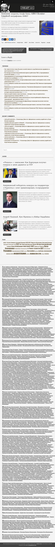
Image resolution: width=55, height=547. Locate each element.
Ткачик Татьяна (37, 487)
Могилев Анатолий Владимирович (40, 415)
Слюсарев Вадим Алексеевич (22, 472)
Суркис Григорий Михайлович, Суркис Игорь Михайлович (30, 479)
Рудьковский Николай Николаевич (36, 459)
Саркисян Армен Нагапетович (28, 464)
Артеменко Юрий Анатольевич (11, 274)
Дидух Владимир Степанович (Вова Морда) (14, 334)
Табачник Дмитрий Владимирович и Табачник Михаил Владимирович (22, 483)
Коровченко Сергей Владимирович (44, 376)
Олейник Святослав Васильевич (11, 429)
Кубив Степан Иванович (16, 384)
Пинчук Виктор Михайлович (18, 444)
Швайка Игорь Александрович (42, 520)
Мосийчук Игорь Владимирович (22, 416)
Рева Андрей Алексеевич (23, 457)
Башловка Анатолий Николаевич (39, 283)
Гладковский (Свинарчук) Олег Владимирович (24, 315)
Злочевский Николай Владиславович (34, 351)
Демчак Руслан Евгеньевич (15, 329)
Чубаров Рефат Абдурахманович (25, 518)
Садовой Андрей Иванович (25, 463)
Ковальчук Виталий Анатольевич (26, 371)
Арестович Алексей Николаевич (23, 273)
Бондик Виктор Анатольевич (39, 292)
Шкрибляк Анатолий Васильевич (34, 525)
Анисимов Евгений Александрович (37, 271)
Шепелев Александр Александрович (37, 523)
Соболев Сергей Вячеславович (10, 474)
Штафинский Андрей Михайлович (12, 528)
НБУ (32, 246)
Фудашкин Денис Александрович (38, 503)
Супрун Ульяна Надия (36, 478)
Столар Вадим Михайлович (21, 478)
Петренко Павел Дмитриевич (23, 442)
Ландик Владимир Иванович (21, 394)
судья (42, 253)
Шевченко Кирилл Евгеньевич (18, 523)
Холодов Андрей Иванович (35, 508)
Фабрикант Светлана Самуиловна (11, 501)
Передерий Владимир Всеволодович (39, 441)
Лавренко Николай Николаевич (26, 392)
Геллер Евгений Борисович (17, 313)
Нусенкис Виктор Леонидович (40, 426)
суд (39, 253)
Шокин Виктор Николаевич (33, 527)
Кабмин (9, 246)
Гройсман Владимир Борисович (11, 324)
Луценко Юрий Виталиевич (40, 401)
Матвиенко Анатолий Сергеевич (43, 409)
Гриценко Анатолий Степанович (40, 322)
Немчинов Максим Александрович (37, 423)
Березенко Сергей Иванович (31, 288)
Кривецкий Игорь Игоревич (40, 380)
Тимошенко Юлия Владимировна (37, 485)
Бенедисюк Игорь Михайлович (27, 286)
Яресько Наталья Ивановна (17, 536)
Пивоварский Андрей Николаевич (41, 442)
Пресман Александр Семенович (30, 448)
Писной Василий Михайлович (24, 445)
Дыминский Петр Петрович (28, 337)
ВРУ (30, 242)
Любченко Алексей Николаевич (36, 403)
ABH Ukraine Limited (10, 42)
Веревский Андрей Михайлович (40, 301)
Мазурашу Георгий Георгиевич (28, 407)
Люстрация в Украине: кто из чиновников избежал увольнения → (42, 49)
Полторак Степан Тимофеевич (28, 447)
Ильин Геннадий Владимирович (27, 357)
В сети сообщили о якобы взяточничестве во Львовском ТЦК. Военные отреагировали (28, 83)
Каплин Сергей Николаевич (10, 362)
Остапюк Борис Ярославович (44, 432)
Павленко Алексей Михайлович (28, 436)
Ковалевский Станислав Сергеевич (43, 370)
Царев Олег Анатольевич (27, 512)
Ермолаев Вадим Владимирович (11, 341)
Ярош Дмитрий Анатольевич (31, 537)
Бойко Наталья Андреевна (40, 291)
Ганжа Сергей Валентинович (17, 311)
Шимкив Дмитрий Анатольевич (38, 524)
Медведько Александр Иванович (31, 412)
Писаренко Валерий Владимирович (37, 444)
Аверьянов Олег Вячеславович (34, 268)
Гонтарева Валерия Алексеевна (10, 319)
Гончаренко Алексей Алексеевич (29, 319)
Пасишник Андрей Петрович (35, 439)
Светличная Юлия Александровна (11, 466)
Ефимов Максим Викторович (29, 341)
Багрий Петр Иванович (28, 279)
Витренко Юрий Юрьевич (23, 304)
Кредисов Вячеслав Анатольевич (23, 380)
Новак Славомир (6, 426)
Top (51, 543)
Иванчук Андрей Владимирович (11, 354)
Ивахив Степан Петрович (9, 356)
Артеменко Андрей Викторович (41, 273)
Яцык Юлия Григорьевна (18, 538)
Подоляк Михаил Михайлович (11, 447)
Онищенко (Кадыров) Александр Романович (41, 430)
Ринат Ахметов (34, 248)
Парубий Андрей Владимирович (36, 438)
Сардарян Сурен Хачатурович (10, 464)
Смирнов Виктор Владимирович (11, 473)
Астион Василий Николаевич (21, 275)
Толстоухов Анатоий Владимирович (19, 488)
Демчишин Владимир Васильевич (33, 329)
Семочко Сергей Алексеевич (26, 469)
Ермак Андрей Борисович (46, 340)
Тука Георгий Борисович (22, 493)
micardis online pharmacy (11, 130)
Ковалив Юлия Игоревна (9, 371)
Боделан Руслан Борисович (24, 291)
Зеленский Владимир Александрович (12, 351)
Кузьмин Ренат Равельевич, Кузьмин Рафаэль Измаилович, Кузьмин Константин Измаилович (27, 385)
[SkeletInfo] (27, 7)
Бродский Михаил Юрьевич (34, 294)
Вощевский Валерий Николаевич (17, 306)
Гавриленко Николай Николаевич (11, 309)
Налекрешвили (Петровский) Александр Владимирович (18, 420)
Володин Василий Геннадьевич (23, 305)
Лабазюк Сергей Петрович (9, 392)
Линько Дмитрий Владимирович (17, 397)
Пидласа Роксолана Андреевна (10, 443)
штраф (48, 42)
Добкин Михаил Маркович (34, 334)
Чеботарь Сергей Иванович (9, 515)
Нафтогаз (36, 246)
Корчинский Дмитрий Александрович (31, 377)
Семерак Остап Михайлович (10, 469)
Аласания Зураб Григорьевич (30, 269)
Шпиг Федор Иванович (47, 527)
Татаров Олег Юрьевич (15, 484)
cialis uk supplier (8, 126)
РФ (28, 248)
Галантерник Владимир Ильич (19, 310)
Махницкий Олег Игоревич (29, 410)
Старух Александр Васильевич (18, 477)
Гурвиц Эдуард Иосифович (19, 325)
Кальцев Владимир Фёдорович (28, 361)
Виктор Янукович (36, 242)
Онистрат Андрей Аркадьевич (20, 430)
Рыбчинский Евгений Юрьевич (28, 460)
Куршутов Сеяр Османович (19, 389)
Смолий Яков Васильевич (28, 473)
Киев (13, 246)
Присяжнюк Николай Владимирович (20, 449)
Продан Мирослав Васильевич (40, 450)
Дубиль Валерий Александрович (23, 336)
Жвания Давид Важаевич (9, 344)
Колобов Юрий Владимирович (21, 373)
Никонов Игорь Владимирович (28, 425)
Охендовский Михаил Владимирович (34, 433)
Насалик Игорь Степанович (19, 422)
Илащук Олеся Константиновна (26, 356)
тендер (46, 253)
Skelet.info (39, 543)
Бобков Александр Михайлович (18, 289)
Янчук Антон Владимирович (32, 535)
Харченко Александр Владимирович (12, 507)
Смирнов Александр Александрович (41, 472)
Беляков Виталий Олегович (10, 286)
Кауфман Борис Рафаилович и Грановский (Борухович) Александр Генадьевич (24, 363)
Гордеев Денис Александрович (19, 320)
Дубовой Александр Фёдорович (42, 336)
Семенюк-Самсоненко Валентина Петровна (38, 468)
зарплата (8, 253)
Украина (43, 42)
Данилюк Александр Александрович (32, 327)
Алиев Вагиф (43, 269)
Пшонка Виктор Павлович (25, 453)
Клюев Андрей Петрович (36, 368)
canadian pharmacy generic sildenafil (14, 122)
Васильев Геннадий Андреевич (38, 300)
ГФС (20, 244)
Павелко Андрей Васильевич (10, 436)
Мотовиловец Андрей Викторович (11, 418)
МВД (24, 246)
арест (25, 251)
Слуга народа (47, 248)
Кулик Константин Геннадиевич (23, 386)
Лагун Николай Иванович (40, 393)
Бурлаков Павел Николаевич (31, 295)
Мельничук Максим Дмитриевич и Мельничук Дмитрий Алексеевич (27, 413)
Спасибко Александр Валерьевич (11, 475)
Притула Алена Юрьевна (39, 449)
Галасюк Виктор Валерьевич (36, 310)
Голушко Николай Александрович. (41, 317)
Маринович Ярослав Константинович (39, 408)
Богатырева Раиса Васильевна (35, 289)
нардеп (28, 253)
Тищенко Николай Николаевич (23, 487)
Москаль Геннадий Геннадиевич (41, 416)
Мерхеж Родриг (39, 414)
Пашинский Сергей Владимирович (19, 441)
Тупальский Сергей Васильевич (39, 493)
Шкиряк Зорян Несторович (17, 525)
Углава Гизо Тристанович (9, 497)
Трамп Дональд (35, 489)
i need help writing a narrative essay (13, 133)
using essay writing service (11, 140)
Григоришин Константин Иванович (35, 321)
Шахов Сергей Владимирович (25, 520)
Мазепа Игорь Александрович (10, 407)
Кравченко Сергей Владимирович (21, 379)
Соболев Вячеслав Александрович (45, 473)
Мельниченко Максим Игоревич (37, 413)
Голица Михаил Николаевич (23, 317)
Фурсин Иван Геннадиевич (32, 504)
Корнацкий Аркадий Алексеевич (25, 376)
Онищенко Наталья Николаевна (11, 432)
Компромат (19, 246)
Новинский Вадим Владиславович (21, 426)
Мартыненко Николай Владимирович (22, 409)
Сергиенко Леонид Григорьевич (20, 470)
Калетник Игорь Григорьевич (10, 361)
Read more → (7, 181)
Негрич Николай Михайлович (18, 423)
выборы (41, 251)
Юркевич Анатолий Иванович (11, 532)
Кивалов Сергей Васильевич (23, 365)
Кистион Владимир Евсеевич (20, 366)
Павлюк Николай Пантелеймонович (12, 437)
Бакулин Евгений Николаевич (10, 280)
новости (37, 42)
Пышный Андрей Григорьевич (42, 453)
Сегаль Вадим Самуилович (33, 467)
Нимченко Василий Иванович (45, 425)
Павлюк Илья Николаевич (45, 436)
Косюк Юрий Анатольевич (36, 378)
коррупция (20, 253)
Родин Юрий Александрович (30, 458)
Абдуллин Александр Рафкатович (27, 266)
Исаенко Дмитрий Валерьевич (21, 358)
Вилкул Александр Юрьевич (21, 303)
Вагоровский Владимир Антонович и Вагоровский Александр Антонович (23, 299)
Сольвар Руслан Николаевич (27, 474)
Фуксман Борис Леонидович (17, 504)
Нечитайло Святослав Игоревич (39, 424)
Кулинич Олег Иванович (40, 386)
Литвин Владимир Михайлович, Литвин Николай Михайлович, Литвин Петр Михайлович (26, 397)
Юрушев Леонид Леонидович (28, 532)
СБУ (42, 248)
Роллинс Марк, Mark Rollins (18, 459)
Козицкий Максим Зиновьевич (38, 372)
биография (31, 251)
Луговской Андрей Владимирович (18, 400)
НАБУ (29, 246)
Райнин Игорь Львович (26, 455)
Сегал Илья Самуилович (18, 467)
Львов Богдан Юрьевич (20, 403)
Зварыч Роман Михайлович (27, 349)
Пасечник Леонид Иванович (18, 439)
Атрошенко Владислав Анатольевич (40, 275)
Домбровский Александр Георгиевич (20, 335)
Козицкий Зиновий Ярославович (19, 372)
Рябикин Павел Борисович (44, 460)
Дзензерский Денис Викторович (42, 332)
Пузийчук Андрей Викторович (43, 451)
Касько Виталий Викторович (45, 362)
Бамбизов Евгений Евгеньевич (42, 280)
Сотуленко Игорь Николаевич (44, 474)
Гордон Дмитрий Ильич (35, 320)
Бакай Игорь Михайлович (43, 279)
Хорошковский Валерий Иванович (22, 510)
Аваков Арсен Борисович (18, 268)
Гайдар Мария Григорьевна (29, 309)
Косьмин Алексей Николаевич (20, 378)
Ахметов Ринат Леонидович (10, 276)
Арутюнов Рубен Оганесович (28, 274)
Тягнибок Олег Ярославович (25, 494)
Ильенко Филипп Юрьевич (9, 357)
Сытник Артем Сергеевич (15, 480)
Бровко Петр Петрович (19, 294)
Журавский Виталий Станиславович (33, 345)
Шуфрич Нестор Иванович (16, 529)
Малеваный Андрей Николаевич (19, 408)
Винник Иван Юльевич (8, 304)
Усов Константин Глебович (47, 498)
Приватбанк (17, 248)
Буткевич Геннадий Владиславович (20, 296)
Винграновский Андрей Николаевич (40, 303)
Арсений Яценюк (20, 242)
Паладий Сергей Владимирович (32, 437)
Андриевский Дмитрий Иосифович (17, 271)
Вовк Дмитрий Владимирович (39, 304)
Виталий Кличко (47, 242)
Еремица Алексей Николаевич (30, 340)
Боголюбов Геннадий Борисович (18, 290)
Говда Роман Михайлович (16, 316)
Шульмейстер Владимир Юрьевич (32, 528)
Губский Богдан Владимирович (29, 324)
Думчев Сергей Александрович (11, 337)
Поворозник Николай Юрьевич (42, 445)
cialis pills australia (9, 119)
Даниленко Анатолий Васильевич (12, 327)
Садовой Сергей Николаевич (42, 463)
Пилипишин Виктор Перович (28, 443)
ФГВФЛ (22, 251)
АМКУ (26, 42)
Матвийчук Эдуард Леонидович (11, 410)
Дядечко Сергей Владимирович (45, 337)
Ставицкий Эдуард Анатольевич (30, 475)
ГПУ (17, 244)
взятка (36, 251)
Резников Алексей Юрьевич (38, 457)
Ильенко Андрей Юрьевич (43, 356)
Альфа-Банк (20, 42)
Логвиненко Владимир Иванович (11, 399)
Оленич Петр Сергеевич (27, 429)
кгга (12, 253)
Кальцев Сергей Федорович (44, 361)
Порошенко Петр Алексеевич (45, 447)
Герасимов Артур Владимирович (34, 313)
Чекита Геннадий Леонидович (26, 515)
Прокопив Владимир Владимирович (23, 451)
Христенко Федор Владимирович (42, 510)
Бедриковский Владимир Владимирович (13, 284)
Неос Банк (31, 42)
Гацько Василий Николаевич (33, 311)
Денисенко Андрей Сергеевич (22, 330)
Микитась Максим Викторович (20, 415)
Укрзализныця (16, 251)
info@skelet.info (32, 545)
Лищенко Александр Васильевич (40, 398)
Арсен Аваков (11, 242)
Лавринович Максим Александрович (21, 393)
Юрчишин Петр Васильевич (45, 532)
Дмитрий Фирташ (27, 244)
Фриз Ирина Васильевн (21, 503)
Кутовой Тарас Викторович (34, 389)
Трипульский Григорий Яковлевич (37, 490)
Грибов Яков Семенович (17, 321)
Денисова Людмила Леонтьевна (40, 330)
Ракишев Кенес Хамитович (41, 455)
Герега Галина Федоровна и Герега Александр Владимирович (24, 314)
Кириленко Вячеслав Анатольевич (41, 365)
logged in (9, 60)
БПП (27, 242)
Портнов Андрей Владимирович (11, 448)
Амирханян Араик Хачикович (24, 270)
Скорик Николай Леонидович (38, 470)
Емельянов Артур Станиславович (11, 340)
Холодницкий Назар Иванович (19, 508)
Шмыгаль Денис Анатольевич (16, 527)
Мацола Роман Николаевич (44, 410)
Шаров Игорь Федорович (9, 520)
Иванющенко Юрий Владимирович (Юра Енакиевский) (37, 354)
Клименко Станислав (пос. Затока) (31, 367)
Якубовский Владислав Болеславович (13, 535)
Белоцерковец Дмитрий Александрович (43, 285)
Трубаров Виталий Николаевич (19, 491)
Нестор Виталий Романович (21, 424)
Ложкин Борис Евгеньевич (28, 399)
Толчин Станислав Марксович (38, 488)
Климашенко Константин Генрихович (40, 366)
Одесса (42, 246)
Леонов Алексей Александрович (30, 395)
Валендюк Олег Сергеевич (22, 300)
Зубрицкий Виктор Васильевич (37, 352)
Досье (34, 244)
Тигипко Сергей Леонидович (20, 485)
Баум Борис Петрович (42, 281)
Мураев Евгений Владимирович (31, 418)
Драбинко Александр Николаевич (40, 335)
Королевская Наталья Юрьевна (10, 377)
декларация (48, 251)
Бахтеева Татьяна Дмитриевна (20, 283)
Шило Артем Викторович (21, 524)
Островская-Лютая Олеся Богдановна (12, 433)
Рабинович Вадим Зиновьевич (11, 455)
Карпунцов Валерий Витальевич (27, 362)
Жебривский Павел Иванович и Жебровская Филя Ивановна (34, 344)
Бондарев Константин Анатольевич (20, 292)
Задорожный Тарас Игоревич (10, 349)
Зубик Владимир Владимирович (19, 352)
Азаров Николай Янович (15, 269)
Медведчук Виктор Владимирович (12, 412)
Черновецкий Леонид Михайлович (20, 517)
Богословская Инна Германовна (37, 290)
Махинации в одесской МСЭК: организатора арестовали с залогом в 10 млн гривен (27, 104)
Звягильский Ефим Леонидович (44, 349)
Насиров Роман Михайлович (36, 422)
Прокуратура (24, 248)
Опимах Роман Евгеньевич (28, 432)
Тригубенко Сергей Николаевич (18, 490)
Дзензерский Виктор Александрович (22, 332)
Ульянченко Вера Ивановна (25, 497)
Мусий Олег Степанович (47, 418)
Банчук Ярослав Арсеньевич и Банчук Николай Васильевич (19, 281)
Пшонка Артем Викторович (10, 453)
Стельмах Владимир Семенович (36, 477)
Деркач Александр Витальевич (30, 331)
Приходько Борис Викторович (22, 450)
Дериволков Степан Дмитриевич (11, 331)
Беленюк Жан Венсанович (24, 285)
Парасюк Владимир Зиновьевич (17, 438)
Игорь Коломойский (44, 244)
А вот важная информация (9, 266)
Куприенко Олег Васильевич (22, 388)
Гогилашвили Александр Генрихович (35, 316)
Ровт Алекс (18, 458)
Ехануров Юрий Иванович (45, 341)
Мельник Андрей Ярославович (18, 413)
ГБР (15, 244)
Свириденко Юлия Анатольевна (31, 466)
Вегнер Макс (19, 301)
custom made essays (9, 137)
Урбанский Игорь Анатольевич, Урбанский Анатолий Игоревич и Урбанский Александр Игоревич (26, 497)
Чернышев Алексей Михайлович (40, 517)
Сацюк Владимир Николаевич (45, 464)
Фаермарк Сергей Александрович (31, 501)
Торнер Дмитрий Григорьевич (21, 489)
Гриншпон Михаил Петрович (22, 322)
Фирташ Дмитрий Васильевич (22, 502)
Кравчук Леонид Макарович (39, 379)
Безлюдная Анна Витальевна (34, 284)
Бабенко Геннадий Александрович (12, 279)
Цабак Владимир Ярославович (10, 512)
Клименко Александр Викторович (11, 367)
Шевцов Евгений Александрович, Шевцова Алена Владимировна (20, 522)
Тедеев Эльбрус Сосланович (29, 484)
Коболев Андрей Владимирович (24, 370)
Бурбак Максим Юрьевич (15, 295)
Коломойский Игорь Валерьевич (39, 373)
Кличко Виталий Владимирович (19, 368)
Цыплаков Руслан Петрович (42, 512)
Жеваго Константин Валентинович (12, 345)
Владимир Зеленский (9, 244)
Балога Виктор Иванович (27, 280)
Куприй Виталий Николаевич (39, 388)
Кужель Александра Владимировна (34, 384)
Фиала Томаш (44, 501)
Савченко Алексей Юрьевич (10, 463)
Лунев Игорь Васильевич (36, 400)
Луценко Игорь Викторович (24, 401)
